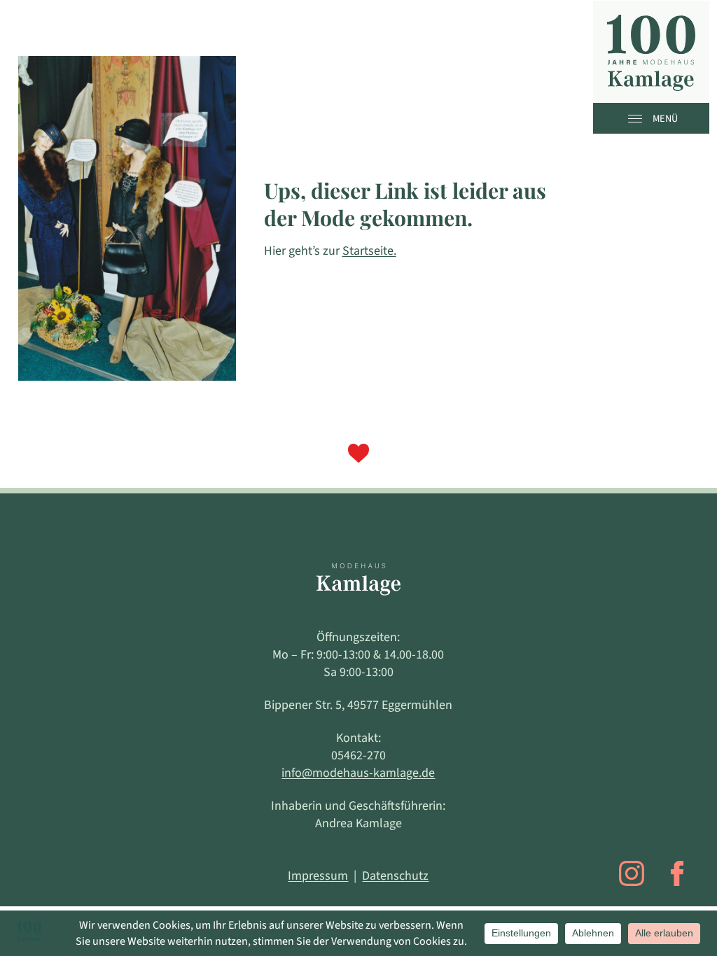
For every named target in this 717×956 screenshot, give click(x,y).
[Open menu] (638, 118)
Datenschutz (395, 876)
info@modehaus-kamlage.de (358, 773)
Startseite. (369, 251)
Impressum (318, 876)
